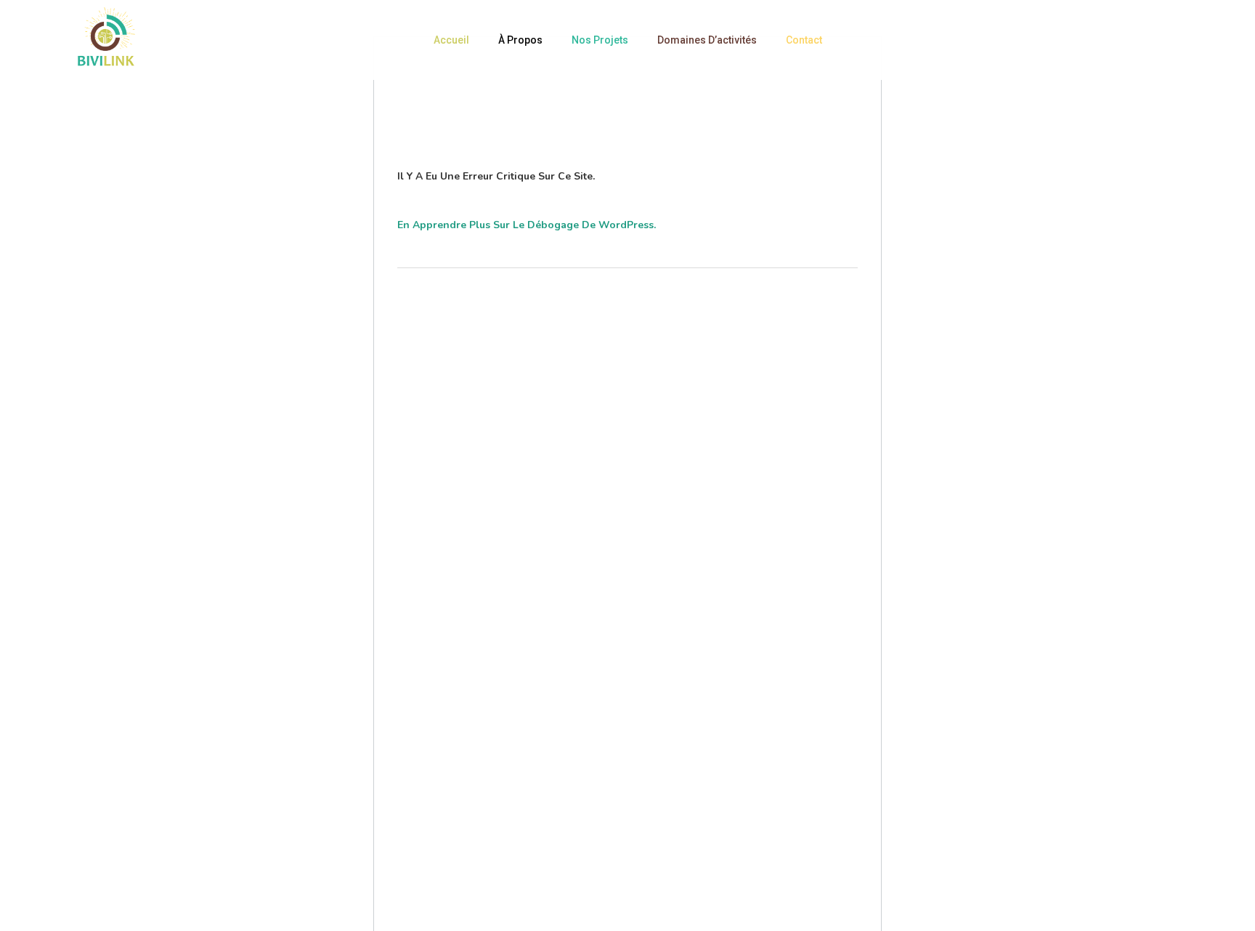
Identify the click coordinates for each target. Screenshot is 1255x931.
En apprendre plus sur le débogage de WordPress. (526, 225)
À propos (520, 40)
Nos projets (600, 40)
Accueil (451, 40)
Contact (804, 40)
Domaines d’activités (707, 40)
